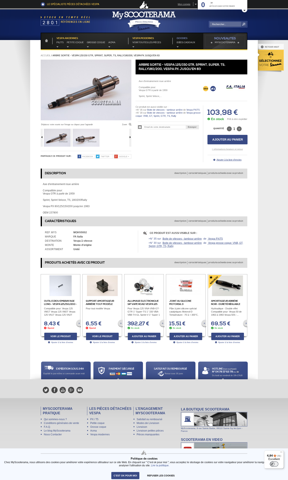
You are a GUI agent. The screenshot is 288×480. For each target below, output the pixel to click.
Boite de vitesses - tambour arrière (165, 110)
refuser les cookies (161, 475)
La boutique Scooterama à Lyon (214, 420)
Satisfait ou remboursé (149, 419)
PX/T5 (60, 42)
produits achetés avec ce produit (225, 173)
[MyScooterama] (144, 21)
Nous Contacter (53, 434)
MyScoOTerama (225, 42)
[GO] (244, 24)
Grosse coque (96, 42)
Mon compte (184, 4)
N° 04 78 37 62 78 (222, 371)
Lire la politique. (160, 465)
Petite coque (75, 42)
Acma (111, 42)
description (180, 173)
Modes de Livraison (148, 423)
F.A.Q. (47, 426)
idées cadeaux (186, 42)
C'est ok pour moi (125, 475)
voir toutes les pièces (146, 42)
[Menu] (281, 453)
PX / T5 (94, 419)
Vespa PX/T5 (193, 110)
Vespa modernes (100, 434)
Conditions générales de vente (61, 423)
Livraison (142, 426)
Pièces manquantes (148, 434)
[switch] (274, 464)
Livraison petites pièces (150, 430)
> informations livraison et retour (227, 149)
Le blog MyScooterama (57, 430)
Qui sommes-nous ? (55, 419)
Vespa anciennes (67, 38)
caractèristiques (197, 173)
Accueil (46, 55)
